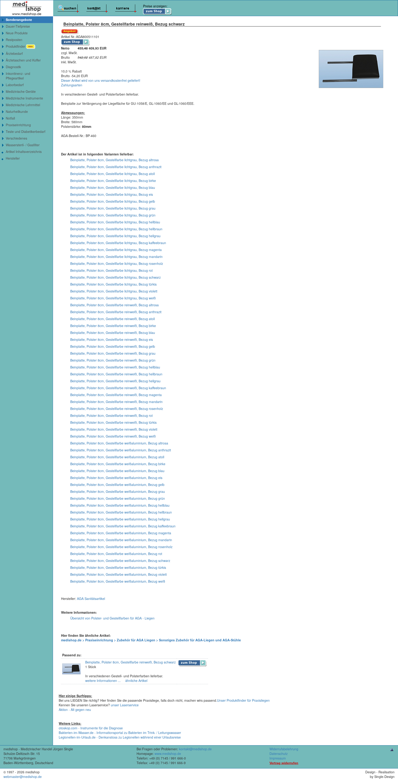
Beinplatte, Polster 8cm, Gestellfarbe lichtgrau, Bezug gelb (112, 201)
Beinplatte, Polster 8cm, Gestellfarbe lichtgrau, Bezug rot (111, 270)
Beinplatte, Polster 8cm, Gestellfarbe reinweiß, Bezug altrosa (114, 305)
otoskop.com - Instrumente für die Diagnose (91, 728)
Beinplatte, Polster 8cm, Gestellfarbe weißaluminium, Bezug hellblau (120, 505)
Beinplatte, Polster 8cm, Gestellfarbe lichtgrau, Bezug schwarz (115, 277)
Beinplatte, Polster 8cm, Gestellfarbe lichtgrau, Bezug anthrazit (115, 166)
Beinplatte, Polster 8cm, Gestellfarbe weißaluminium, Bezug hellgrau (120, 519)
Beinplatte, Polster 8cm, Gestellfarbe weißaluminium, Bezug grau (117, 491)
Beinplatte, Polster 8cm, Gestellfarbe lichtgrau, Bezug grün (112, 215)
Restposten (14, 39)
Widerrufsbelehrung (283, 749)
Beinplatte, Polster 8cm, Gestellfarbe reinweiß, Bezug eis (111, 339)
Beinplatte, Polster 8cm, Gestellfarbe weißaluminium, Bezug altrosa (119, 443)
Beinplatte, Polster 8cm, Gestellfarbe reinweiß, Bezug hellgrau (115, 381)
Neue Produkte (17, 33)
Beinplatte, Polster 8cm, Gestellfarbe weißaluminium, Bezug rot (116, 553)
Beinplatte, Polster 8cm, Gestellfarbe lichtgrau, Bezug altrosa (114, 160)
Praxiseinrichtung (18, 125)
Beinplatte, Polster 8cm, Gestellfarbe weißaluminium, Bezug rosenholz (121, 546)
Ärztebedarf (14, 53)
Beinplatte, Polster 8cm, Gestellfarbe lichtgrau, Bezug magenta (116, 249)
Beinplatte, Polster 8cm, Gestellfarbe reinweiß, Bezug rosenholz (116, 408)
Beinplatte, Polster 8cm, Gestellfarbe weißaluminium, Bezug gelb (117, 484)
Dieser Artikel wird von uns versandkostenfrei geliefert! (100, 80)
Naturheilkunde (17, 111)
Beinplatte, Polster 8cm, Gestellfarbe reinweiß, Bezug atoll (112, 318)
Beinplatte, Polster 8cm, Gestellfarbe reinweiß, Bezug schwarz (130, 662)
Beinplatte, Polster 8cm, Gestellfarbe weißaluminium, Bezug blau (117, 470)
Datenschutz (278, 753)
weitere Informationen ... (103, 680)
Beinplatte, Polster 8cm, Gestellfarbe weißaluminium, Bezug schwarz (120, 560)
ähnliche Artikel (135, 680)
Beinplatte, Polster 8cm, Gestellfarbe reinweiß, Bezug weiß (113, 436)
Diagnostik (13, 66)
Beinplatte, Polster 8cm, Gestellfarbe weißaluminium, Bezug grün (117, 498)
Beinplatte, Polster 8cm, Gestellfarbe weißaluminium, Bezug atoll (117, 457)
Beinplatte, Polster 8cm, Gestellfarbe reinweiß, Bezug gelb (112, 346)
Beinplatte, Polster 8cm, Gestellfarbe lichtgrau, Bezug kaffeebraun (118, 242)
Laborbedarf (15, 84)
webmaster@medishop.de (22, 776)
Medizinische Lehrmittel (23, 104)
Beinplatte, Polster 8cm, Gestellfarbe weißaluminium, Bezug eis (116, 477)
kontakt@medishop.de (195, 749)
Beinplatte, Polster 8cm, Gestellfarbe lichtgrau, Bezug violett (113, 291)
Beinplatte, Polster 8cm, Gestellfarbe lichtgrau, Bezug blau (112, 187)
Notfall (10, 118)
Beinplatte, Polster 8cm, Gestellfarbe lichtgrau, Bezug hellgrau (115, 236)
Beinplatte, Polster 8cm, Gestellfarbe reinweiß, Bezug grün (112, 360)
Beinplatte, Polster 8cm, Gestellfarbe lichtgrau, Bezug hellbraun (116, 229)
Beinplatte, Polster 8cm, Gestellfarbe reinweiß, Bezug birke (113, 325)
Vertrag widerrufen (283, 763)
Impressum (277, 758)
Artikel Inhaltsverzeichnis (24, 151)
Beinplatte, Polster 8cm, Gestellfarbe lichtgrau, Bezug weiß (113, 298)
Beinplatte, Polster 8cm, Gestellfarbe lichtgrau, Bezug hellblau (115, 222)
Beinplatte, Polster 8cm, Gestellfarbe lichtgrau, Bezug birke (113, 180)
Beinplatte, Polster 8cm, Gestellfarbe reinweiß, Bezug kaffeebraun (118, 388)
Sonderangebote (19, 19)
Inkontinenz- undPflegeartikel (18, 75)
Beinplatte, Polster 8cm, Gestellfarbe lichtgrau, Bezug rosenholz (116, 263)
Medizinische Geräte (21, 91)
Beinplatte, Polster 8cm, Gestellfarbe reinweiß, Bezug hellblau (115, 367)
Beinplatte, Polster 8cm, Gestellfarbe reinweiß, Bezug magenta (116, 394)
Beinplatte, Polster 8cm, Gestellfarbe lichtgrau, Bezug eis (111, 194)
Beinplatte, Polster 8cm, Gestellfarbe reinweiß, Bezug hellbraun (116, 374)
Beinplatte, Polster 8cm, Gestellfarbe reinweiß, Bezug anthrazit (115, 312)
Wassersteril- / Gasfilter (23, 145)
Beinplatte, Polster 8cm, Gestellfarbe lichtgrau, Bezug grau (112, 208)
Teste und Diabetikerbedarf (25, 131)
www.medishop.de (168, 753)
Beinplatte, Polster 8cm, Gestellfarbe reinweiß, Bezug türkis (113, 422)
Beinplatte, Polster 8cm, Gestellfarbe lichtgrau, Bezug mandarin (116, 256)
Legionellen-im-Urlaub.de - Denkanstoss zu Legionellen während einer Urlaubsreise (120, 737)
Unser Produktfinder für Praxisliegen (243, 700)
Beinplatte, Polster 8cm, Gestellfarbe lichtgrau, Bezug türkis (113, 284)
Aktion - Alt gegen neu (75, 709)
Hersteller (13, 158)
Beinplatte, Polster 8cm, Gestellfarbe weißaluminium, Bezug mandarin (121, 540)
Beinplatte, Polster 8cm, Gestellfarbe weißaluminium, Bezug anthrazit (120, 450)
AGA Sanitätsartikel (91, 598)
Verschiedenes (16, 138)
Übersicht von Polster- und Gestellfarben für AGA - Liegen (112, 618)
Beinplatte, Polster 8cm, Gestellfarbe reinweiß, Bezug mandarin (116, 401)
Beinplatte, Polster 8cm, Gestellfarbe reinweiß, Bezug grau (112, 353)
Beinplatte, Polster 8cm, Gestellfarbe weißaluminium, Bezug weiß (117, 581)
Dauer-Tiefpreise (18, 26)
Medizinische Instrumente (24, 98)
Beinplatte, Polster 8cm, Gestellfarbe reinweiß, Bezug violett (113, 429)
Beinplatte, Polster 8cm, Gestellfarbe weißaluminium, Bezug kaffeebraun (123, 526)
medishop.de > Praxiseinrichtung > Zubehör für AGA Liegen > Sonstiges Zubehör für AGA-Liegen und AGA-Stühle (151, 640)
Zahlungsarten (71, 85)
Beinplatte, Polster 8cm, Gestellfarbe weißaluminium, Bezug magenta (120, 533)
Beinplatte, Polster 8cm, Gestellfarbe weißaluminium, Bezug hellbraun (121, 512)
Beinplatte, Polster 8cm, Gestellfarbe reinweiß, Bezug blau (112, 332)
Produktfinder (16, 46)
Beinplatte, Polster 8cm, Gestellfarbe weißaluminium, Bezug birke (117, 464)
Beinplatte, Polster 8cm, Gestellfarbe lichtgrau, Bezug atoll (112, 173)
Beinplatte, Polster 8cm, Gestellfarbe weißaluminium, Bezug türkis (118, 567)
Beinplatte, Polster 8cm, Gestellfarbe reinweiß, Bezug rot (111, 415)
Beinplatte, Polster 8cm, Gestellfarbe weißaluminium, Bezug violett (118, 574)
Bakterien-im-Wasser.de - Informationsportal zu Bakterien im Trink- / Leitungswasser (120, 732)
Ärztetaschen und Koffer (23, 60)
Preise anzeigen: (155, 6)
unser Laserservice (125, 705)
